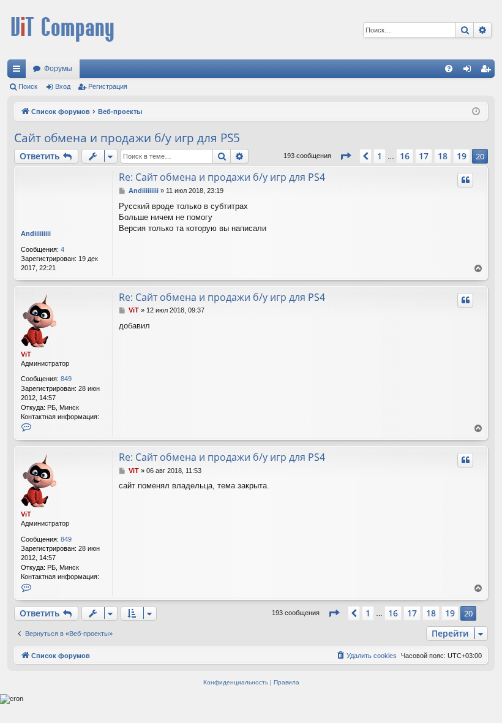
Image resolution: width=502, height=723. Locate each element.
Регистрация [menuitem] (488, 71)
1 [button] (379, 156)
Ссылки (19, 71)
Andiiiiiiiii (36, 233)
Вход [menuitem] (469, 71)
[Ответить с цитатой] (465, 180)
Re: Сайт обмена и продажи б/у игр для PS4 (222, 177)
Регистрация (107, 86)
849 (66, 378)
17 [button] (424, 156)
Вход (62, 86)
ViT (26, 354)
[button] (345, 156)
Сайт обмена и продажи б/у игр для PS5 (127, 138)
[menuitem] (449, 68)
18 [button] (443, 156)
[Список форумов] (62, 29)
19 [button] (461, 156)
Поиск (27, 86)
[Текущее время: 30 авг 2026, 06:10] (476, 112)
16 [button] (405, 156)
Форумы (58, 68)
